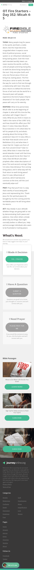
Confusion (6, 504)
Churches (6, 540)
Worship (5, 543)
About (5, 546)
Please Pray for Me (17, 327)
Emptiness (6, 514)
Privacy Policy (7, 484)
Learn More (17, 387)
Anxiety (5, 498)
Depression (6, 511)
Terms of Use (7, 487)
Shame (20, 514)
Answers (5, 530)
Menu (30, 4)
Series (5, 537)
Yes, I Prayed (17, 259)
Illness (20, 504)
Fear (4, 517)
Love (19, 511)
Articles (5, 533)
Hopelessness (22, 501)
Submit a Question (17, 292)
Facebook (6, 556)
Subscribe (17, 418)
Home (5, 527)
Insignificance (22, 507)
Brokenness (6, 501)
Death (5, 507)
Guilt (19, 498)
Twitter (5, 559)
